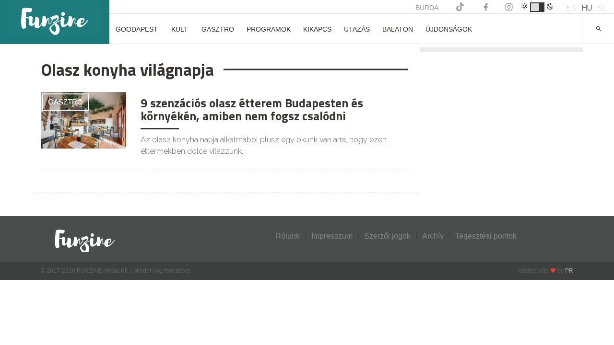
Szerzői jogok (387, 236)
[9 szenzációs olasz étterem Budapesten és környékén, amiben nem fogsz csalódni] (83, 119)
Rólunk (287, 236)
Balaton (397, 29)
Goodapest (137, 29)
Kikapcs (317, 29)
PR (569, 270)
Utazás (357, 29)
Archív (433, 236)
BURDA (426, 8)
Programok (269, 29)
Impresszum (332, 236)
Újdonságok (448, 29)
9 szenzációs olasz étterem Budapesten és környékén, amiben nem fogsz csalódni (252, 110)
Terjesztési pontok (486, 236)
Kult (179, 29)
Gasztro (217, 29)
